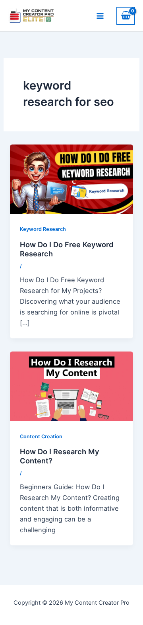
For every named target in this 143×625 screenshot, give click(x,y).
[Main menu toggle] (99, 15)
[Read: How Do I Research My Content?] (71, 385)
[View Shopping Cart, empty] (125, 16)
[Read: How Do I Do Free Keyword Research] (71, 178)
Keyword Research (43, 229)
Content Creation (41, 436)
